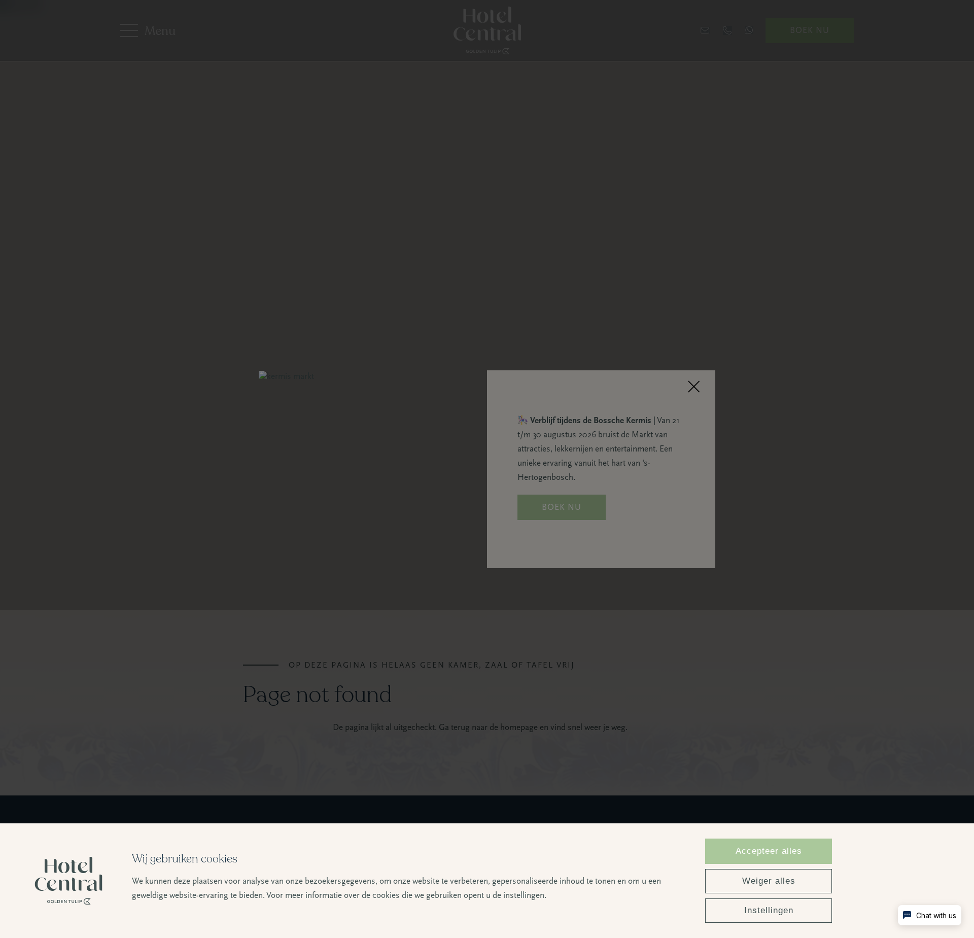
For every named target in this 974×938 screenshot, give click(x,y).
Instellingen (768, 910)
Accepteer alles (769, 851)
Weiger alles (768, 881)
